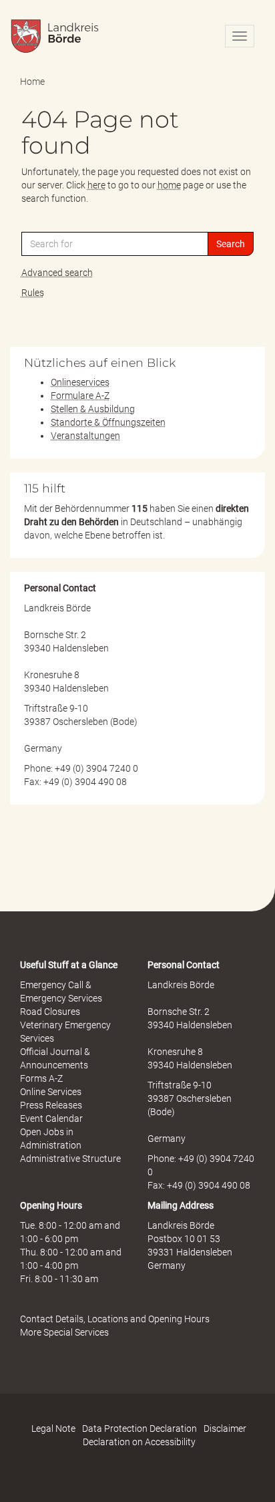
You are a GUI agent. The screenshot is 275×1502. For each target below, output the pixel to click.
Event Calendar (51, 1118)
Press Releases (51, 1105)
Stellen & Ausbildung (93, 409)
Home (32, 81)
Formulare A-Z (80, 395)
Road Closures (50, 1011)
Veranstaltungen (85, 435)
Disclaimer (225, 1428)
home (169, 185)
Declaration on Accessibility (139, 1442)
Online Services (50, 1091)
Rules (32, 292)
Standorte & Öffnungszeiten (108, 422)
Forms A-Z (41, 1078)
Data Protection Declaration (139, 1428)
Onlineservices (80, 382)
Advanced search (57, 272)
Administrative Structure (70, 1158)
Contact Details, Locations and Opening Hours (115, 1319)
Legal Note (53, 1428)
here (96, 185)
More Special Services (64, 1332)
